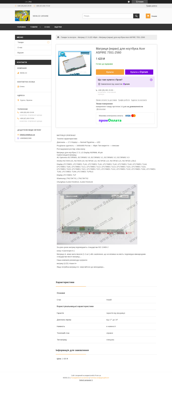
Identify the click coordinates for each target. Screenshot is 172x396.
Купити (110, 72)
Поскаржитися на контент (80, 378)
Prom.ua (98, 375)
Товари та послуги (68, 37)
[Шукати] (136, 16)
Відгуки (58, 27)
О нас (47, 27)
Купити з (134, 72)
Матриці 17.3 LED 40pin (87, 37)
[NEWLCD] (22, 20)
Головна (21, 27)
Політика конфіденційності (99, 378)
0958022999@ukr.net (27, 135)
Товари (33, 27)
